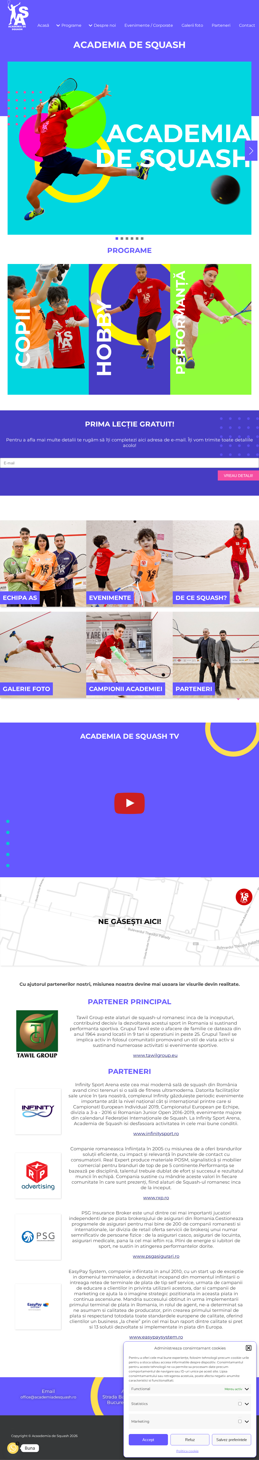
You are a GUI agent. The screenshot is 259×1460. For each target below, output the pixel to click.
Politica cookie (187, 1451)
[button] (248, 1347)
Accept (148, 1440)
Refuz (190, 1440)
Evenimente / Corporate (148, 25)
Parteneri (221, 25)
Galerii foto (192, 25)
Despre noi (105, 25)
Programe (71, 25)
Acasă (43, 25)
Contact (247, 25)
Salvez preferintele (231, 1440)
